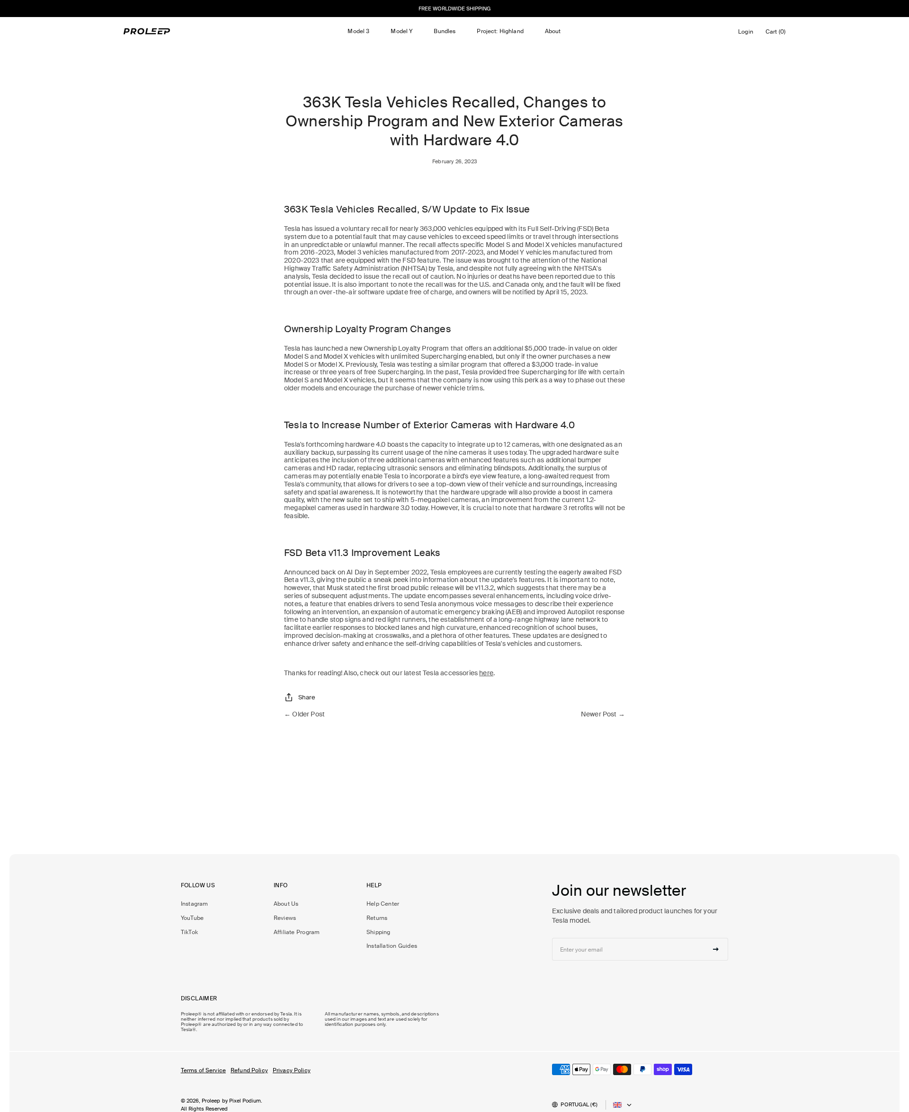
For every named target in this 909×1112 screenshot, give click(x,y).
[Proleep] (146, 31)
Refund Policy (249, 1070)
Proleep (211, 1100)
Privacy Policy (292, 1070)
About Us (286, 904)
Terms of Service (203, 1070)
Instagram (194, 904)
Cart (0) (777, 34)
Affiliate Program (297, 932)
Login (747, 34)
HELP (374, 886)
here (486, 673)
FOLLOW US (198, 886)
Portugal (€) (579, 1104)
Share (306, 697)
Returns (377, 918)
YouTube (192, 918)
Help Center (382, 904)
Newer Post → (603, 714)
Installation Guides (391, 946)
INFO (281, 886)
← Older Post (304, 714)
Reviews (285, 918)
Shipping (378, 932)
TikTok (189, 932)
